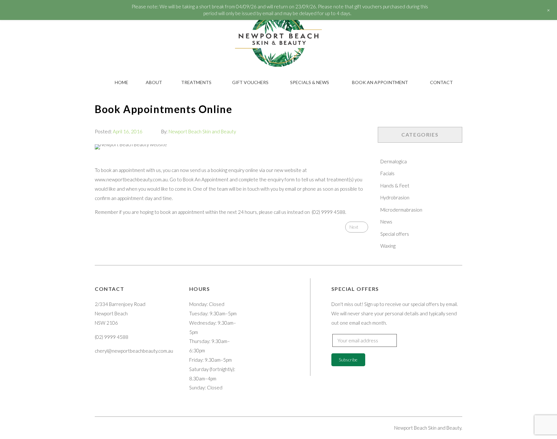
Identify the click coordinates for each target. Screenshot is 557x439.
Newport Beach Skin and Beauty (202, 131)
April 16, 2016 (127, 131)
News (386, 221)
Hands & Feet (394, 185)
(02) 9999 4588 (328, 212)
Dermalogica (393, 161)
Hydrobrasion (394, 197)
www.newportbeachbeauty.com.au (131, 179)
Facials (387, 173)
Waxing (388, 246)
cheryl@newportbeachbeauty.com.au (134, 351)
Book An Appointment (206, 179)
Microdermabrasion (401, 210)
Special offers (394, 234)
